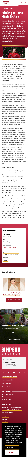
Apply (14, 332)
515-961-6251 (8, 359)
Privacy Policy (11, 447)
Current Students (7, 399)
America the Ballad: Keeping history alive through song (12, 294)
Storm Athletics (6, 387)
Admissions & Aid (7, 380)
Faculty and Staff (7, 404)
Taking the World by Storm (11, 254)
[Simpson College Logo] (11, 354)
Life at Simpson (6, 383)
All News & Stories (14, 300)
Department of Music (9, 247)
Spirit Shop (5, 419)
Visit (14, 336)
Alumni (5, 260)
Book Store (5, 422)
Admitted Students (7, 394)
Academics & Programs (9, 377)
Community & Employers (8, 402)
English (13, 450)
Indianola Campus (10, 362)
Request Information (14, 339)
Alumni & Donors (6, 397)
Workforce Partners (7, 412)
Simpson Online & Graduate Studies (12, 410)
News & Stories (8, 8)
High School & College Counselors (11, 407)
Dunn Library (5, 417)
